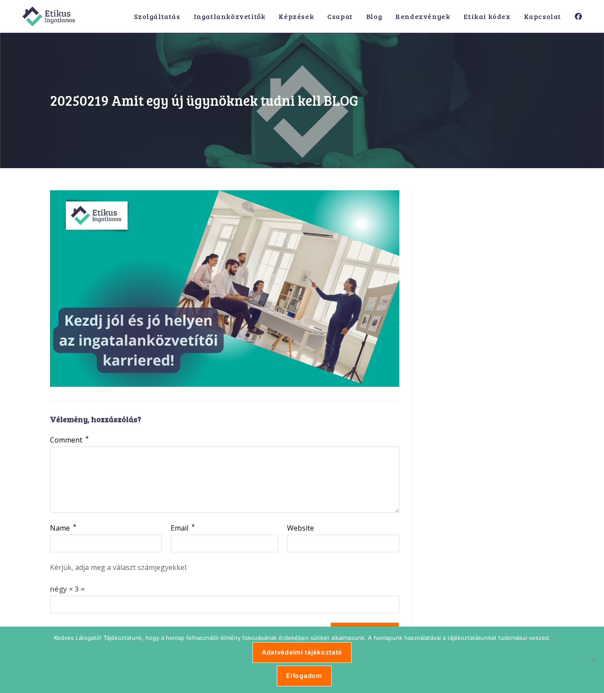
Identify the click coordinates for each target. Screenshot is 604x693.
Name (63, 528)
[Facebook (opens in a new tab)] (578, 16)
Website (300, 528)
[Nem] (593, 659)
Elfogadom (304, 675)
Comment (69, 440)
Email (183, 528)
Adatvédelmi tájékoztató (302, 652)
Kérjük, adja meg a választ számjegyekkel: (118, 567)
